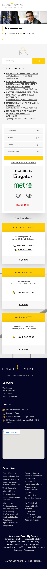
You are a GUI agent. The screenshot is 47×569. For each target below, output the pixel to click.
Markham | (23, 547)
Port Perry (35, 542)
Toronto (41, 547)
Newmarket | (10, 539)
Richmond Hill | (13, 544)
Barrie (14, 547)
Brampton (18, 550)
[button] (43, 5)
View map (23, 260)
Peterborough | (24, 542)
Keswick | (29, 539)
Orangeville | (12, 542)
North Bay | (37, 539)
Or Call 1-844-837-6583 (23, 163)
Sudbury (24, 544)
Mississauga (29, 550)
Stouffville (32, 547)
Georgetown (34, 544)
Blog (15, 17)
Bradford (20, 539)
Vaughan (6, 547)
